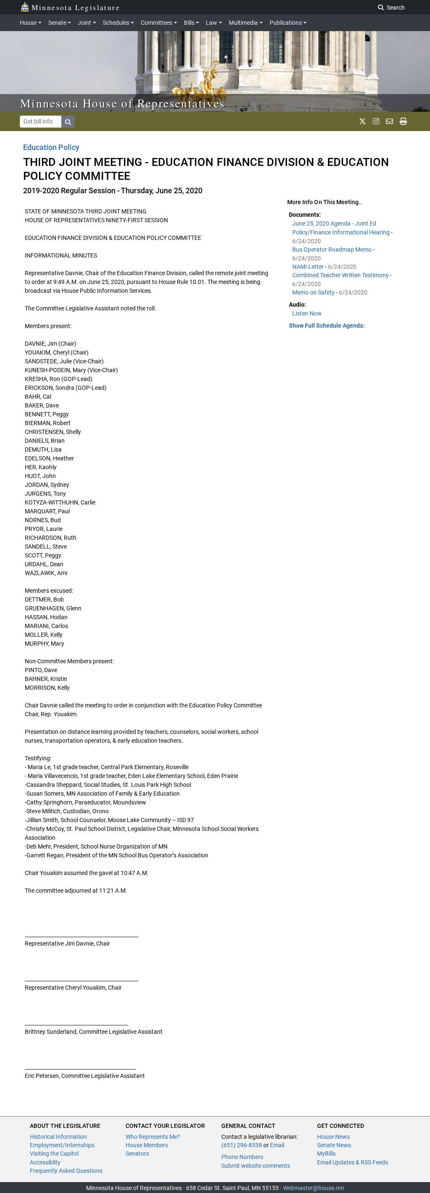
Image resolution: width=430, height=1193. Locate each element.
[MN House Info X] (363, 121)
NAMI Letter (308, 266)
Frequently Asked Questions (66, 1170)
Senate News (334, 1145)
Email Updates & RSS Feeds (352, 1162)
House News (333, 1136)
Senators (137, 1153)
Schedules (116, 22)
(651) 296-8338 (241, 1145)
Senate (57, 22)
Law (211, 22)
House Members (147, 1145)
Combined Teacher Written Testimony (341, 275)
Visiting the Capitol (54, 1153)
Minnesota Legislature (75, 7)
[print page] (403, 121)
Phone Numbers (242, 1157)
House (28, 22)
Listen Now (307, 313)
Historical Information (58, 1136)
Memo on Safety (314, 292)
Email (277, 1145)
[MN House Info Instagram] (376, 121)
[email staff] (389, 121)
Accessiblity (45, 1162)
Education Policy (51, 147)
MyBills (326, 1153)
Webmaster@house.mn (313, 1188)
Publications (286, 22)
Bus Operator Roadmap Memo (332, 249)
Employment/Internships (62, 1145)
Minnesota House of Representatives (122, 103)
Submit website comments (255, 1165)
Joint (84, 22)
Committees (156, 22)
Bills (189, 22)
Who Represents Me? (153, 1136)
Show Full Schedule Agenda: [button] (327, 325)
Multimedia (243, 22)
